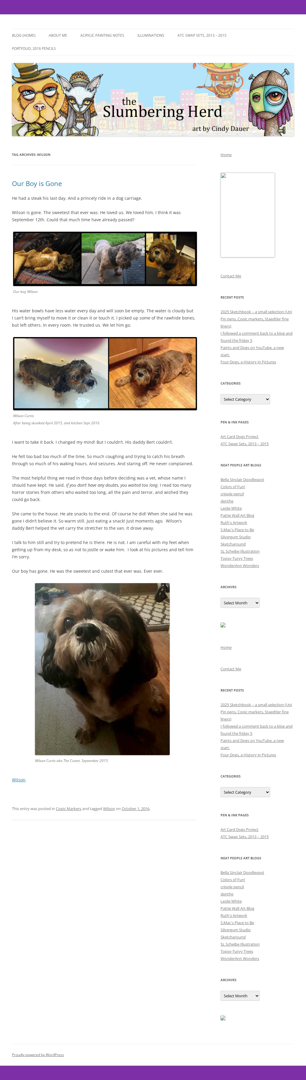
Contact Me (231, 276)
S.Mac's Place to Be (237, 529)
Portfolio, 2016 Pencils (34, 48)
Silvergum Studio (236, 537)
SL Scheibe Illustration (240, 551)
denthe (227, 501)
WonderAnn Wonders (240, 565)
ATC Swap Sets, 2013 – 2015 (202, 35)
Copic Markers (68, 808)
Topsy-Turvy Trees (237, 558)
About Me (58, 35)
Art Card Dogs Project (239, 436)
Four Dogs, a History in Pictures (248, 362)
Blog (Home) (24, 35)
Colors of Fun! (233, 486)
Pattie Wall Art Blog (237, 515)
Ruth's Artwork (234, 522)
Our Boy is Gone (37, 183)
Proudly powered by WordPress (38, 1054)
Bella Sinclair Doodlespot (242, 479)
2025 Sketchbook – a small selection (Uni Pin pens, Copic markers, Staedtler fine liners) (256, 319)
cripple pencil (232, 494)
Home (226, 154)
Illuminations (150, 35)
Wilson (18, 780)
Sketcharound (233, 544)
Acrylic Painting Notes (102, 35)
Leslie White (231, 508)
